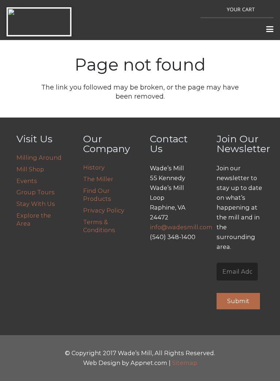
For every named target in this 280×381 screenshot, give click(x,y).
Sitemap (184, 362)
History (94, 167)
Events (26, 180)
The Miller (98, 179)
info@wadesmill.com (181, 227)
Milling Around (39, 157)
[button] (270, 29)
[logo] (39, 21)
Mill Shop (30, 169)
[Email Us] (157, 273)
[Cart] (250, 9)
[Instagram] (157, 256)
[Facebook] (174, 256)
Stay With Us (35, 203)
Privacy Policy (103, 210)
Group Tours (35, 192)
